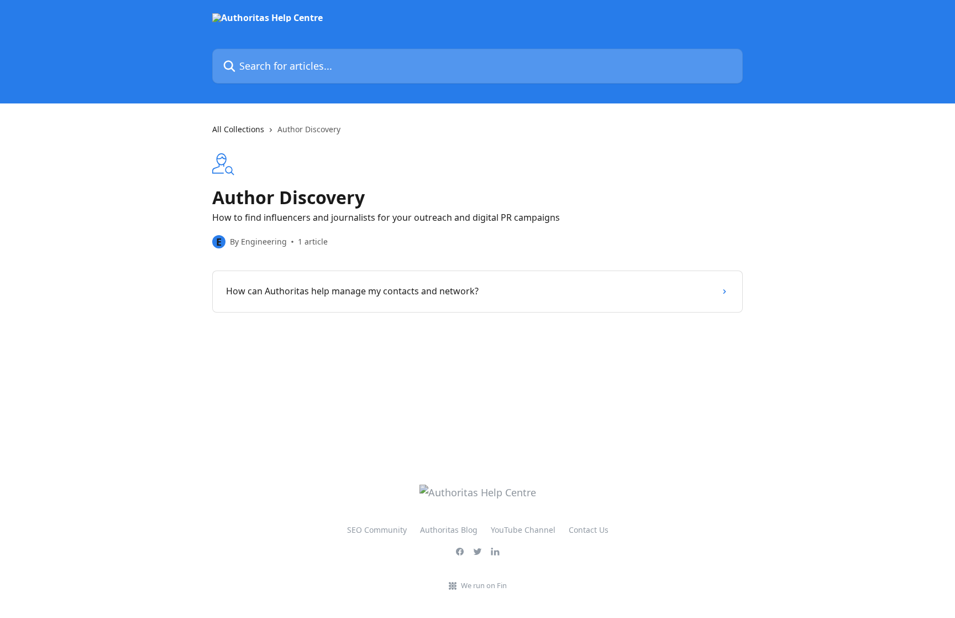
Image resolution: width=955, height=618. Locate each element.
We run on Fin (484, 585)
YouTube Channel (523, 529)
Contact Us (588, 529)
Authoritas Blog (449, 529)
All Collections (238, 129)
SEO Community (377, 529)
